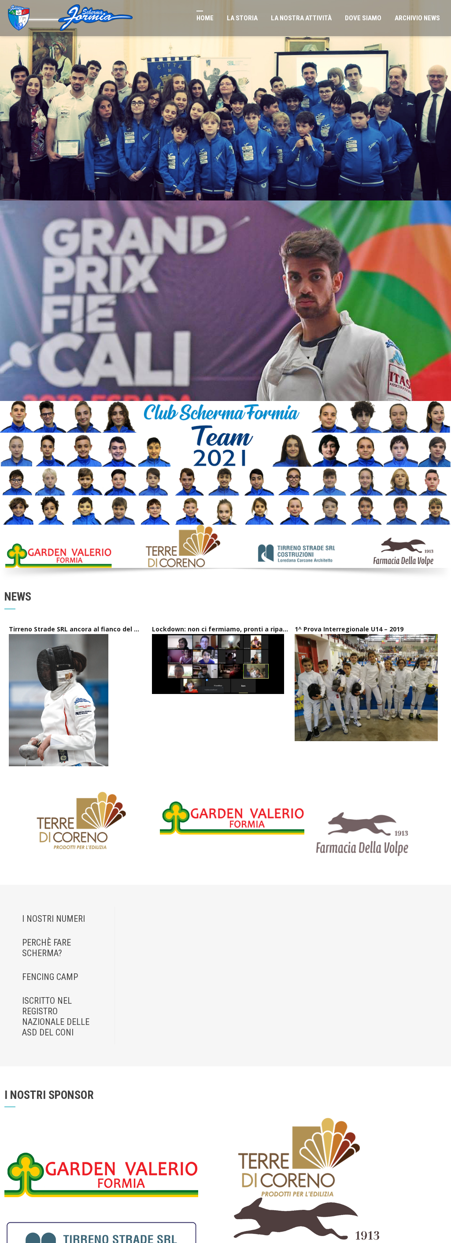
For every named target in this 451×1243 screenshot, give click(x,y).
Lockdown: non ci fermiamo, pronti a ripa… (220, 261)
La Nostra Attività (281, 18)
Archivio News (407, 18)
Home (185, 18)
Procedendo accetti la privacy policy (398, 963)
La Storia (222, 18)
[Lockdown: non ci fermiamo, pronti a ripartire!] (218, 295)
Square (34, 1050)
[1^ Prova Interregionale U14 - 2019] (366, 319)
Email (353, 931)
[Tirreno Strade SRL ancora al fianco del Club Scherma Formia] (58, 332)
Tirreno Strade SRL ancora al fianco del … (74, 261)
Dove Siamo (353, 18)
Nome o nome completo (376, 898)
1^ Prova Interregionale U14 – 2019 (349, 261)
